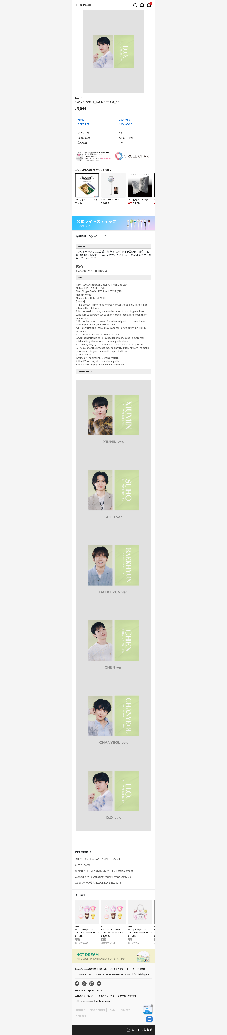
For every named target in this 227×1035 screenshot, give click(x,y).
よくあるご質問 (117, 968)
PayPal (112, 1010)
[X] (84, 983)
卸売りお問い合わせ (127, 995)
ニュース (130, 968)
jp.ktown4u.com (103, 1000)
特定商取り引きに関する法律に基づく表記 (112, 974)
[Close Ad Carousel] (152, 1005)
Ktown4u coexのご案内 (85, 968)
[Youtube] (99, 983)
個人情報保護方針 (142, 974)
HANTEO (80, 1010)
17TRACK (81, 1016)
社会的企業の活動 (83, 974)
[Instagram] (91, 983)
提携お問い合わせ (106, 995)
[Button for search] (135, 5)
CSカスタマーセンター (85, 995)
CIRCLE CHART (97, 1010)
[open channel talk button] (149, 1019)
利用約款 (141, 968)
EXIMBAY (125, 1010)
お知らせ (103, 968)
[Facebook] (77, 983)
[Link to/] (142, 5)
